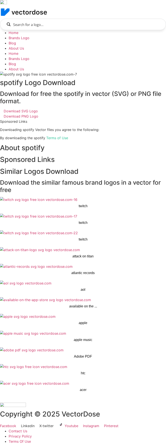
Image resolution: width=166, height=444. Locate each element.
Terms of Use (57, 138)
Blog (12, 43)
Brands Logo (19, 38)
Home (13, 33)
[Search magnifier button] (8, 24)
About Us (16, 48)
